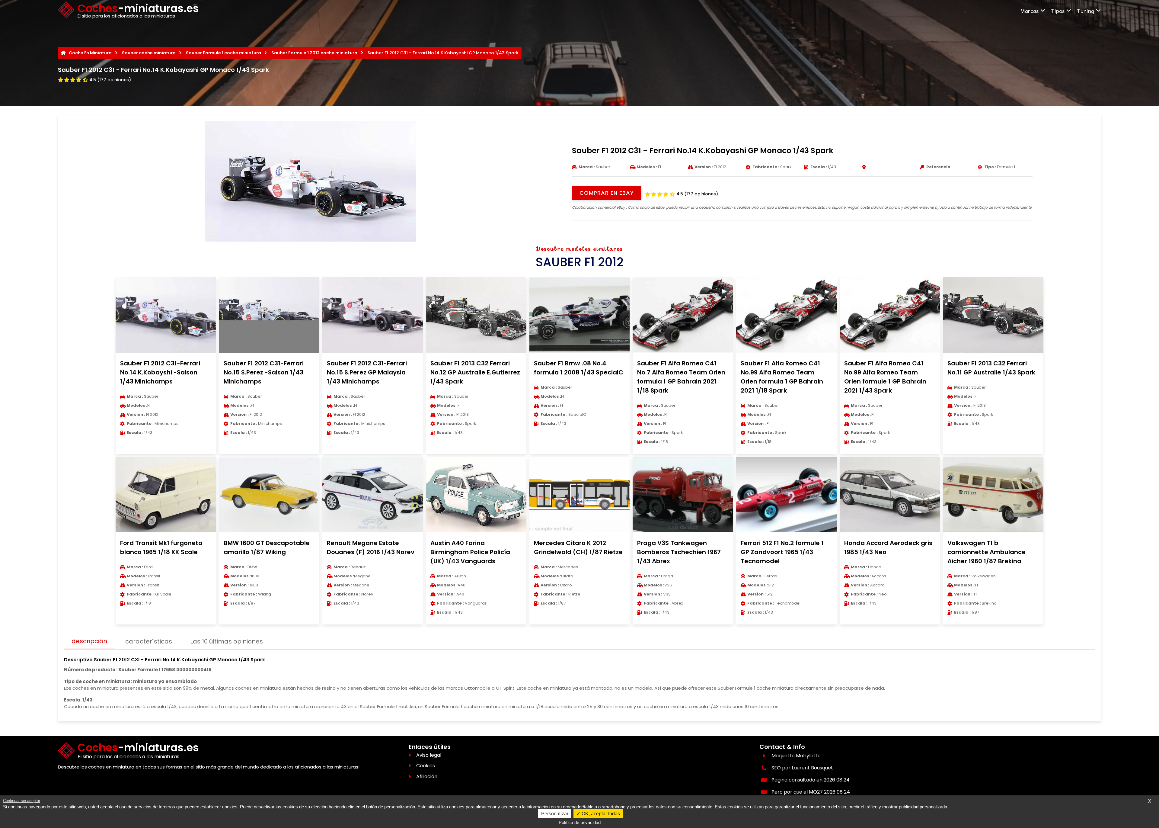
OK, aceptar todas (600, 813)
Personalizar (554, 813)
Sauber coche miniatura (149, 53)
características (148, 641)
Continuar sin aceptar (21, 800)
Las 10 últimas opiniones (226, 641)
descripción (89, 641)
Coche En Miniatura (90, 53)
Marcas (1029, 10)
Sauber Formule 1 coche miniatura (223, 53)
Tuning (1085, 10)
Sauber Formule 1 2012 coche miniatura (314, 53)
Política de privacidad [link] (580, 822)
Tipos (1058, 10)
